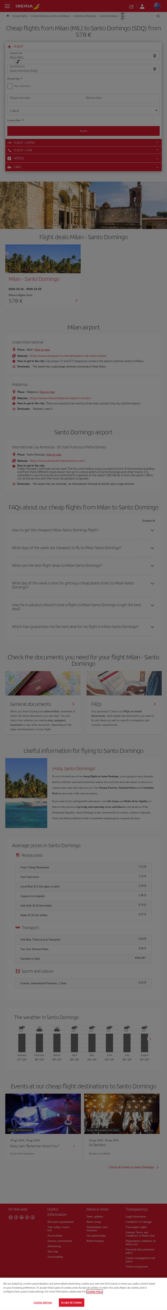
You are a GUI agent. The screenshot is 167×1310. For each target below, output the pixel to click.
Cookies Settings (43, 1302)
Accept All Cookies (71, 1302)
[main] (83, 1294)
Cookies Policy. (94, 1291)
